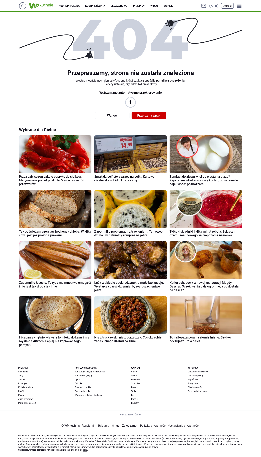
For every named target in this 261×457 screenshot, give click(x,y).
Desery (134, 387)
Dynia (77, 379)
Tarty (133, 391)
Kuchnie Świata (95, 5)
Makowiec (136, 379)
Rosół (21, 391)
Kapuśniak (193, 379)
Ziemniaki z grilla (83, 387)
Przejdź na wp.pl (149, 115)
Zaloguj (227, 5)
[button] (213, 6)
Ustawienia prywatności (183, 425)
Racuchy (135, 403)
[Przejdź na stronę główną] (22, 8)
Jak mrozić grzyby (83, 375)
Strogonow (193, 383)
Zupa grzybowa (25, 399)
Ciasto (134, 371)
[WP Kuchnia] (44, 6)
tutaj (85, 450)
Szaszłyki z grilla (83, 391)
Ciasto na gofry (195, 387)
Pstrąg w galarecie (27, 403)
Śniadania (23, 371)
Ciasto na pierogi (196, 375)
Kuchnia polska (69, 5)
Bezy (133, 395)
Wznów (112, 115)
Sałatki (21, 379)
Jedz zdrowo (119, 5)
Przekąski (23, 383)
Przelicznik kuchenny (198, 391)
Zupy (20, 375)
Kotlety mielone (25, 387)
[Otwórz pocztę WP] (203, 6)
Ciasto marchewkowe (198, 371)
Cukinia (78, 383)
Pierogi (21, 395)
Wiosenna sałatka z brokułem (89, 395)
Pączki (134, 399)
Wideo (154, 5)
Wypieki (168, 5)
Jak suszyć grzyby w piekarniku (90, 371)
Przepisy (139, 5)
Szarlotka (135, 383)
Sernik (134, 375)
